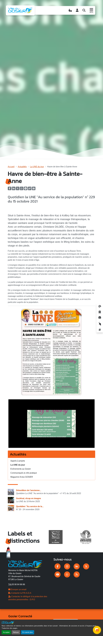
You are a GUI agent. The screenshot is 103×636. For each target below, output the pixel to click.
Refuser (16, 632)
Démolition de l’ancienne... (28, 490)
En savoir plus (27, 632)
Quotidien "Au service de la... (30, 506)
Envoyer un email (18, 589)
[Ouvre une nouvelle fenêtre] (58, 566)
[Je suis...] (70, 10)
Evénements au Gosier (20, 469)
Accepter (6, 632)
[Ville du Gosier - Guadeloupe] (25, 563)
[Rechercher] (84, 10)
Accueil (11, 167)
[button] (33, 189)
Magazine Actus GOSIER (21, 477)
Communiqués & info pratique (23, 473)
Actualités (22, 167)
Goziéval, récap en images (28, 498)
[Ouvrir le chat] (97, 630)
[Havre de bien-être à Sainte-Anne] (51, 424)
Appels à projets (17, 461)
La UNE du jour (37, 167)
